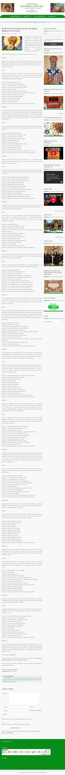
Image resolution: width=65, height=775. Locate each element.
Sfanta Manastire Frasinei (21, 660)
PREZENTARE (27, 16)
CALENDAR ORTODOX (35, 19)
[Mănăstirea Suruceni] (32, 7)
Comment (4, 693)
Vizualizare (60, 113)
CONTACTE (47, 19)
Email (5, 710)
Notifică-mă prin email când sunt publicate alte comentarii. (17, 719)
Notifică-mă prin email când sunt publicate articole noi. (16, 724)
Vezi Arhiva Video (59, 211)
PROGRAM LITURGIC (20, 19)
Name (5, 707)
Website (5, 714)
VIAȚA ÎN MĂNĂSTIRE (39, 16)
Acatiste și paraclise (13, 669)
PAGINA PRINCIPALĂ (15, 16)
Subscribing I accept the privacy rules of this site (53, 40)
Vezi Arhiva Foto (59, 237)
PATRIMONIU (51, 16)
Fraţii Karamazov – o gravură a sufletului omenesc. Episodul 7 (18, 678)
